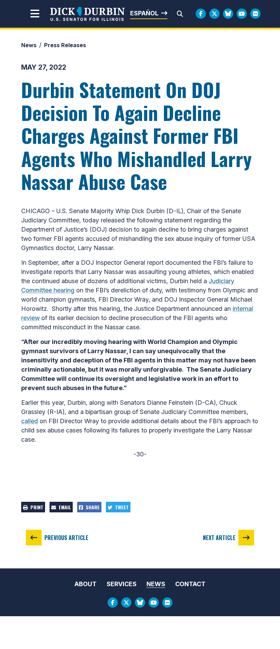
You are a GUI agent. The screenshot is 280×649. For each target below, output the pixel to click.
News (29, 45)
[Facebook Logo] (201, 14)
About (85, 584)
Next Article (219, 538)
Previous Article (66, 538)
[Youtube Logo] (242, 14)
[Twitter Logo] (214, 14)
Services (122, 584)
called (29, 421)
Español (144, 13)
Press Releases (65, 45)
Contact (190, 584)
